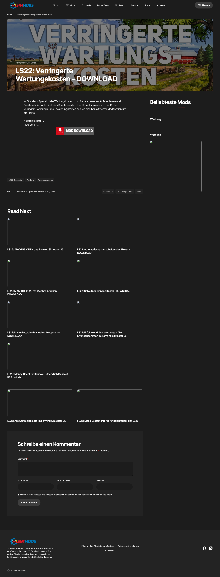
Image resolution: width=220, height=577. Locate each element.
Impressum (110, 550)
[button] (183, 5)
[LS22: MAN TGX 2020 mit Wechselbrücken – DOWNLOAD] (40, 273)
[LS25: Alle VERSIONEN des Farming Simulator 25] (40, 232)
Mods (139, 191)
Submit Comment (29, 502)
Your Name (23, 480)
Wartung (30, 180)
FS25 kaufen (204, 5)
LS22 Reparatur (16, 180)
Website (100, 480)
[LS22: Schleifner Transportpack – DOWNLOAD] (110, 273)
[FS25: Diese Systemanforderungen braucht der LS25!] (110, 403)
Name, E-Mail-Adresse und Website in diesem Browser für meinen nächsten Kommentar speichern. (66, 494)
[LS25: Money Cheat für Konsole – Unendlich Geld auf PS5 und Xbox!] (40, 356)
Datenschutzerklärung (128, 546)
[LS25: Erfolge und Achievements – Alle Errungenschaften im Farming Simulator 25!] (110, 315)
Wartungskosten (45, 180)
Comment (23, 459)
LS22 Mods (108, 191)
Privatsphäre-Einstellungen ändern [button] (97, 546)
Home (9, 15)
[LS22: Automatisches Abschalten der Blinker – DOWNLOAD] (110, 232)
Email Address (64, 480)
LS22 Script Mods (124, 191)
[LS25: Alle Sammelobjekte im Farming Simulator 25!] (40, 403)
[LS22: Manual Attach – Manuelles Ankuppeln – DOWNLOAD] (40, 315)
